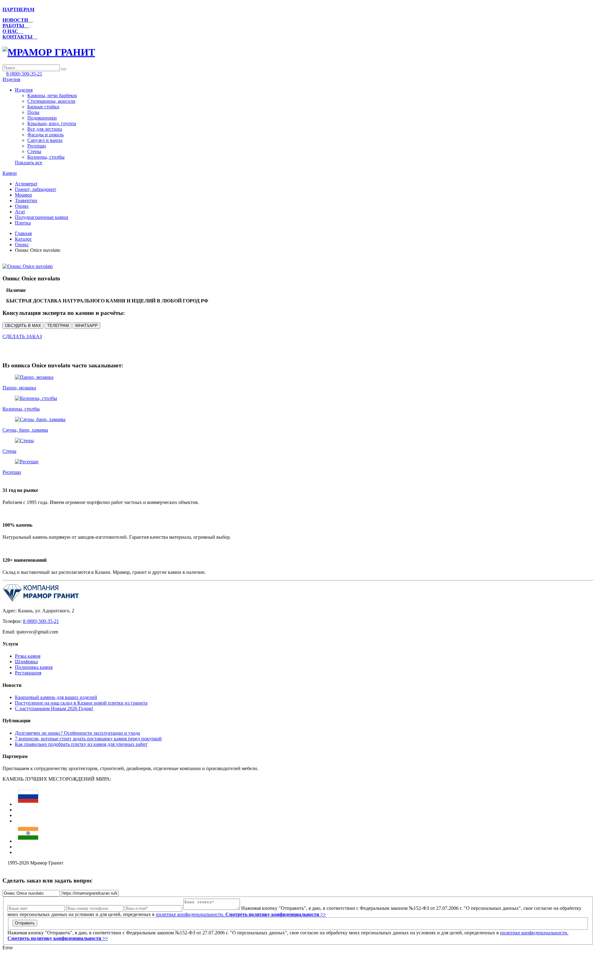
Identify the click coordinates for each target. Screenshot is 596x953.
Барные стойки (43, 106)
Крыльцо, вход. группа (51, 123)
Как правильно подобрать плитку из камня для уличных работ (81, 744)
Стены (34, 151)
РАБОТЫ (15, 25)
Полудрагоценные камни (41, 217)
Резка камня (27, 656)
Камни (9, 173)
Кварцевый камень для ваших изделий (56, 697)
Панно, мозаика (19, 387)
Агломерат (26, 183)
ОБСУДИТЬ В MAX (23, 325)
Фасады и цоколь (45, 134)
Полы (33, 112)
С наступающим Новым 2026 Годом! (54, 708)
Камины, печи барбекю (52, 95)
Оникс (22, 206)
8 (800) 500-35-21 (24, 73)
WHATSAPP (86, 325)
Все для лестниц (44, 129)
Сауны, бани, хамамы (25, 430)
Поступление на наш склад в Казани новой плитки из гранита (81, 703)
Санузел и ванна (44, 140)
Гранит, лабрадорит (35, 189)
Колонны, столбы (46, 157)
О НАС (12, 31)
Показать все (28, 162)
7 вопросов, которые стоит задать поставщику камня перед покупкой (88, 738)
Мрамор (23, 194)
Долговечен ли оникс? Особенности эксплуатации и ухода (77, 733)
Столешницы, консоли (51, 101)
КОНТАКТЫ (20, 36)
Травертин (26, 200)
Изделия (11, 79)
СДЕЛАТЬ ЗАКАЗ (22, 336)
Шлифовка (26, 661)
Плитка (23, 222)
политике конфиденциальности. (241, 914)
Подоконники (42, 117)
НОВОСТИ (17, 20)
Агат (20, 211)
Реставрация (28, 672)
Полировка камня (33, 667)
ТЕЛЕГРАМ (58, 325)
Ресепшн (36, 145)
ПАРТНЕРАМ (18, 9)
